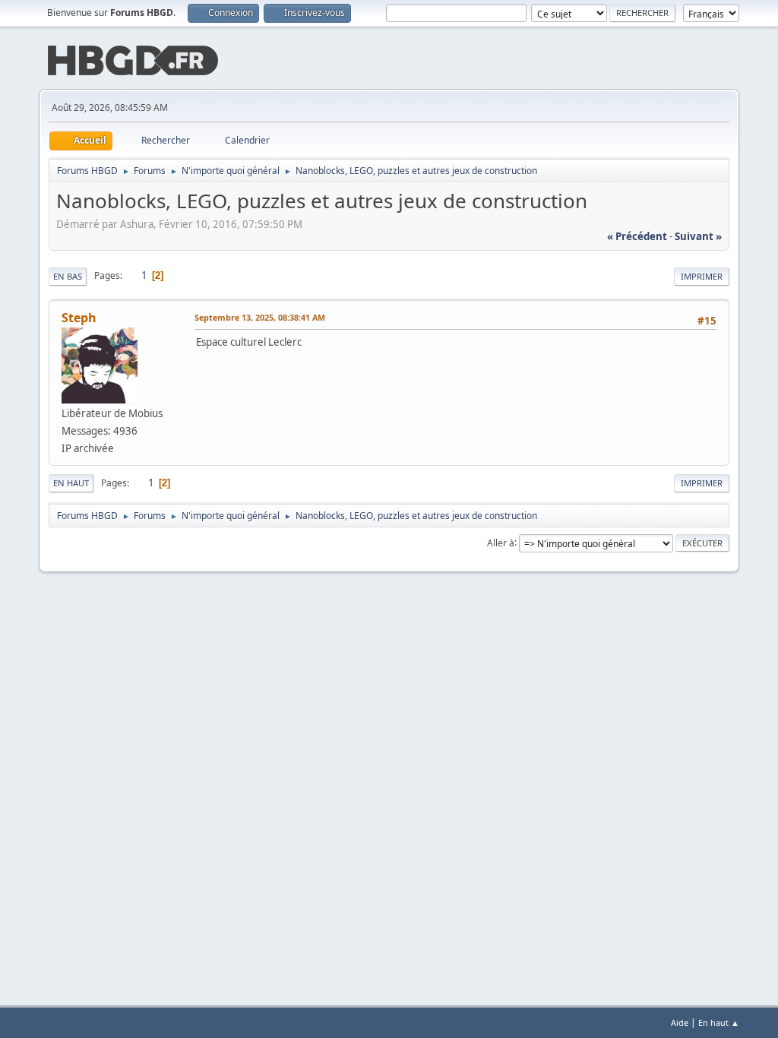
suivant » (698, 236)
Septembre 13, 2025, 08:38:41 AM (259, 317)
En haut (71, 483)
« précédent (637, 236)
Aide (679, 1022)
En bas (67, 276)
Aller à (500, 542)
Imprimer (702, 276)
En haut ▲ (718, 1022)
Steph (79, 317)
